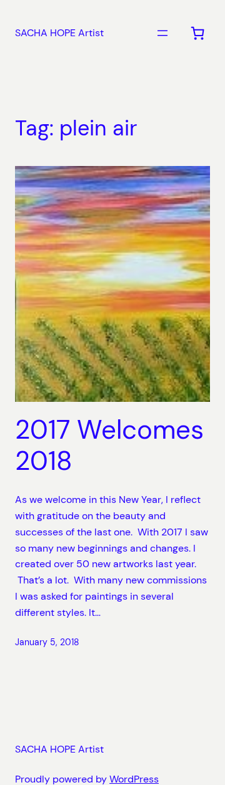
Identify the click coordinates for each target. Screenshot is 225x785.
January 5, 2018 (47, 642)
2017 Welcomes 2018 (109, 445)
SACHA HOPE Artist (59, 32)
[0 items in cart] (197, 33)
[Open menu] (162, 33)
